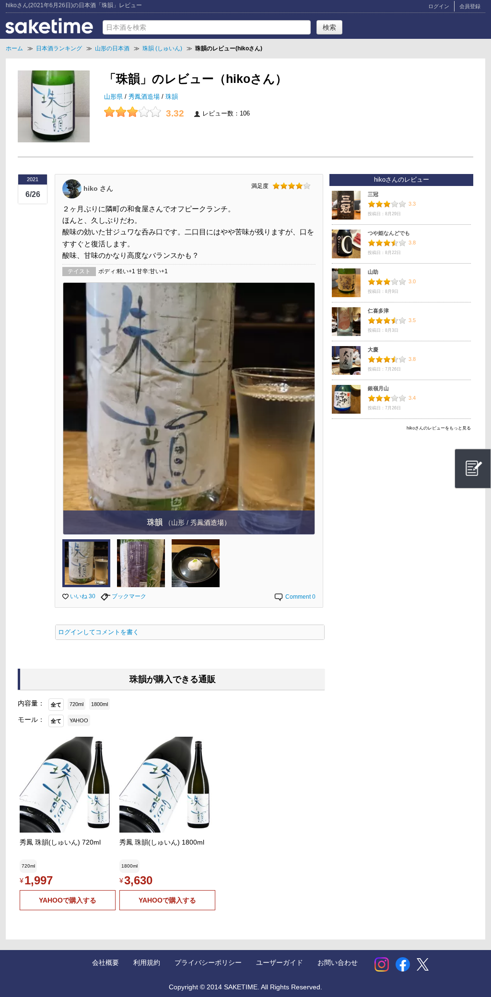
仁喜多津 (378, 310)
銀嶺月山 (378, 388)
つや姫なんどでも (389, 233)
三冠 (373, 194)
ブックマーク (128, 596)
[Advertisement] (401, 502)
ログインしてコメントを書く (98, 632)
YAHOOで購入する (67, 900)
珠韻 (171, 96)
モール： (31, 719)
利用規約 (146, 962)
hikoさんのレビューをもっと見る (439, 428)
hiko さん (98, 188)
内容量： (31, 703)
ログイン (438, 6)
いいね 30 (82, 596)
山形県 (114, 96)
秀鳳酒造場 (145, 96)
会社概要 (105, 962)
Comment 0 (300, 596)
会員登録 (469, 6)
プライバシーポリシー (208, 962)
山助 (373, 272)
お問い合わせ (337, 962)
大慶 (373, 349)
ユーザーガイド (279, 962)
